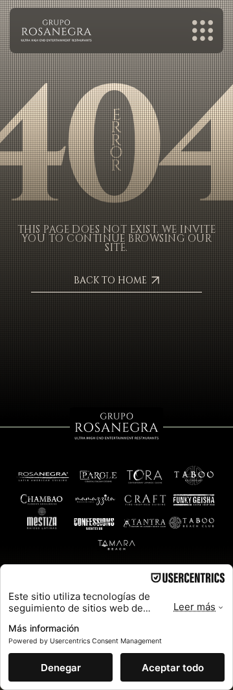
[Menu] (203, 30)
